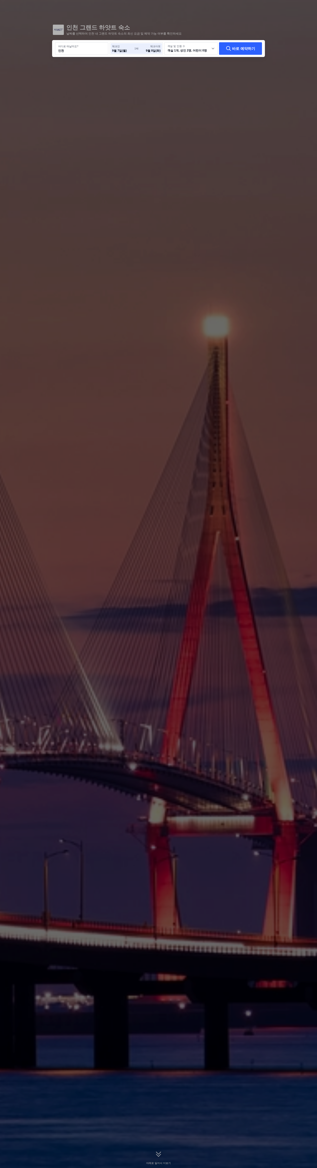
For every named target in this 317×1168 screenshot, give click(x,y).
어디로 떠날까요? (68, 46)
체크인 (116, 46)
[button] (291, 6)
